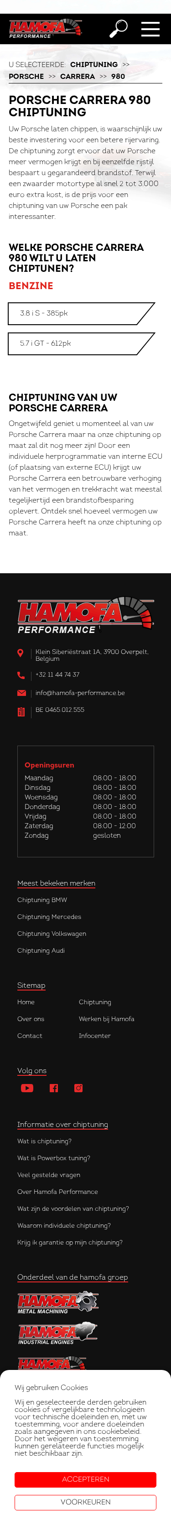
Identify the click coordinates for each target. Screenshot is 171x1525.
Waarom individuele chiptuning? (64, 1226)
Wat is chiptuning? (44, 1141)
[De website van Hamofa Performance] (85, 1364)
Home (26, 1002)
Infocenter (95, 1036)
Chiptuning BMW (42, 900)
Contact (29, 1036)
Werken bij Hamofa (107, 1019)
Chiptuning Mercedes (49, 917)
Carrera (77, 77)
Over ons (30, 1019)
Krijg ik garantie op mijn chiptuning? (70, 1243)
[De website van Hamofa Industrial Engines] (85, 1334)
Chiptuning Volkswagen (51, 934)
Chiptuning (94, 65)
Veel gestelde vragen (48, 1175)
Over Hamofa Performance (57, 1192)
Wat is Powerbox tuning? (53, 1158)
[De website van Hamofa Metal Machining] (85, 1302)
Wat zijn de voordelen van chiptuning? (73, 1209)
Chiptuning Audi (41, 951)
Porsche (26, 77)
